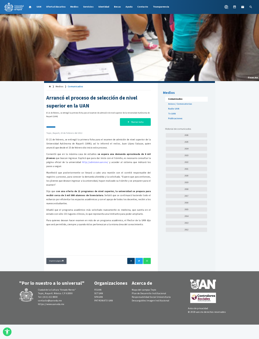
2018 (186, 189)
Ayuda (129, 6)
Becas (117, 6)
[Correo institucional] (243, 7)
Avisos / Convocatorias (180, 104)
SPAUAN (98, 297)
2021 (186, 169)
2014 (186, 216)
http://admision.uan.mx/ (95, 162)
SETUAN (98, 293)
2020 (186, 175)
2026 (186, 135)
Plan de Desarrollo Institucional (149, 293)
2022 (186, 162)
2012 (186, 229)
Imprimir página (55, 261)
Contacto (142, 6)
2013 (186, 223)
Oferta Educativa (55, 6)
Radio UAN (173, 108)
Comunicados (75, 86)
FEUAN (98, 289)
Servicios (88, 6)
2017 (186, 196)
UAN (39, 6)
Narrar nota (137, 122)
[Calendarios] (235, 7)
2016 (186, 202)
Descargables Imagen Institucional (150, 300)
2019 (186, 182)
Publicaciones (175, 118)
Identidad (103, 6)
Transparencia (161, 6)
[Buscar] (251, 7)
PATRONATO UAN (103, 300)
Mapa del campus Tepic (144, 289)
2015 (186, 209)
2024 (186, 148)
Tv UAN (172, 113)
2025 (186, 142)
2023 (186, 155)
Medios (74, 6)
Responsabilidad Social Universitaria (151, 297)
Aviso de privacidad (198, 308)
